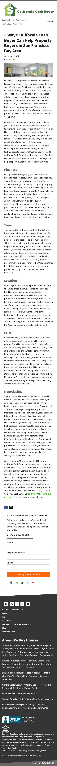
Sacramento (42, 707)
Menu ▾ (49, 21)
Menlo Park (11, 652)
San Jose (44, 676)
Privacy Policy (8, 632)
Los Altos (26, 672)
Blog (4, 628)
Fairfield (22, 699)
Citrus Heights (30, 704)
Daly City (13, 648)
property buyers (40, 315)
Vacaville (49, 699)
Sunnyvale (34, 676)
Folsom (5, 707)
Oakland (30, 667)
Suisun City (32, 699)
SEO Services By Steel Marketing (16, 624)
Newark (35, 664)
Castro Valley (44, 660)
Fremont (6, 664)
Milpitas (36, 672)
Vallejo (41, 699)
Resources (7, 620)
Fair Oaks (14, 707)
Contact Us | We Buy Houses (14, 20)
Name (10, 542)
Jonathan (11, 59)
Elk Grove (42, 704)
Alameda (23, 660)
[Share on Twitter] (11, 507)
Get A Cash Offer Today (13, 23)
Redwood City (46, 655)
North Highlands (28, 707)
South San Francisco (29, 655)
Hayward (15, 664)
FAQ (3, 617)
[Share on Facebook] (6, 507)
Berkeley (32, 660)
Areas (4, 613)
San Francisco (30, 693)
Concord (37, 684)
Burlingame (45, 645)
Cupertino (7, 679)
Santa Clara (22, 676)
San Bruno (40, 652)
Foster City (38, 648)
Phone (11, 562)
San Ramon (18, 688)
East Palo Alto (25, 648)
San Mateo (14, 655)
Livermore (25, 664)
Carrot (39, 755)
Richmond (7, 688)
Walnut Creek (30, 688)
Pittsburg (46, 684)
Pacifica (30, 652)
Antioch (27, 684)
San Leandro (8, 667)
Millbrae (22, 652)
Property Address (16, 552)
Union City (19, 667)
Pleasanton (45, 664)
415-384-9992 (33, 493)
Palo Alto (11, 676)
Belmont (25, 645)
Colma (5, 648)
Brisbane (34, 645)
